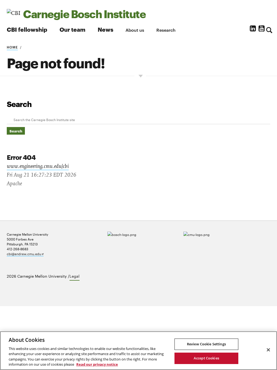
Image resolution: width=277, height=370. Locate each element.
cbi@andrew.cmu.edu (25, 253)
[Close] (268, 350)
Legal (75, 276)
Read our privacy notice (97, 364)
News (105, 29)
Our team (72, 29)
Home (12, 46)
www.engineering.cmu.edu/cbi (38, 166)
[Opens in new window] (138, 239)
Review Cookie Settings (206, 344)
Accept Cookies (206, 358)
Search (19, 104)
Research (166, 30)
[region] (138, 350)
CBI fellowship (27, 29)
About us (135, 30)
